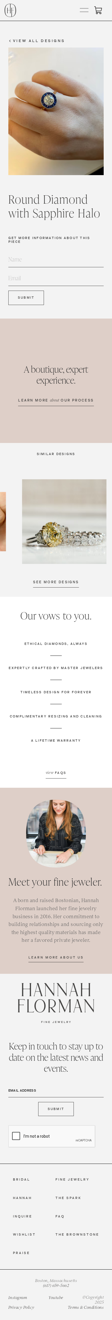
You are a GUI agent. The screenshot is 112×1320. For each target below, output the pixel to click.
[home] (10, 10)
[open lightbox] (64, 521)
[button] (84, 10)
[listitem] (64, 521)
